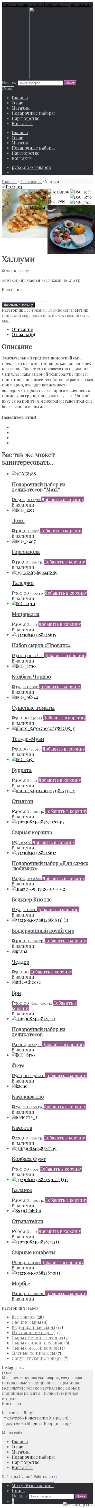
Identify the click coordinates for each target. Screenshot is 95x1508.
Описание (22, 329)
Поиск (18, 1491)
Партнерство (25, 118)
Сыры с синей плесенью (37, 1343)
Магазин (21, 108)
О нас (17, 103)
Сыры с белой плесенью (37, 1338)
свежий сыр (76, 315)
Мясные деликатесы (33, 1353)
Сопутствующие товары (37, 1358)
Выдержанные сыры (33, 1327)
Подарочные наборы (33, 113)
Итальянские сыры (32, 1332)
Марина (34, 1423)
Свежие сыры (61, 310)
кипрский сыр (15, 315)
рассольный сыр (47, 315)
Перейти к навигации (22, 4)
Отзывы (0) (23, 334)
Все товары (31, 181)
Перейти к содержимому (67, 4)
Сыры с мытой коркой (35, 1348)
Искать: (9, 82)
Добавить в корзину (18, 305)
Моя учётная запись (33, 1485)
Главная (20, 98)
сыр (6, 320)
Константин (36, 1417)
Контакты (22, 123)
